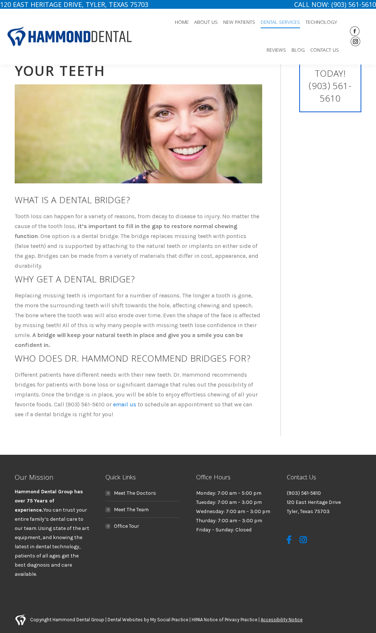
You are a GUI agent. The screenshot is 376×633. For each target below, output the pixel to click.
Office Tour (126, 526)
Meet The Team (131, 509)
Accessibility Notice (282, 619)
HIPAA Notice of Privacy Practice (224, 619)
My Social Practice (168, 619)
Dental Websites (125, 619)
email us (124, 404)
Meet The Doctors (135, 493)
